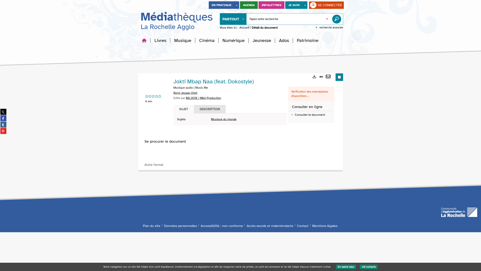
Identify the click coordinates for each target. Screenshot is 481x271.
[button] (160, 40)
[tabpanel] (230, 119)
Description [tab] (210, 109)
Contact (303, 226)
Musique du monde (224, 119)
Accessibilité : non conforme (222, 226)
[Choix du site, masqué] (236, 5)
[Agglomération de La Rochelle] (459, 212)
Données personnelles (180, 226)
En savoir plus (346, 266)
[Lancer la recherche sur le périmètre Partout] (337, 19)
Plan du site (151, 226)
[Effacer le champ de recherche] (327, 19)
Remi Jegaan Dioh (185, 93)
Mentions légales (324, 226)
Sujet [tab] (183, 109)
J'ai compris (369, 266)
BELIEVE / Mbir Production (203, 98)
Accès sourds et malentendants (270, 226)
